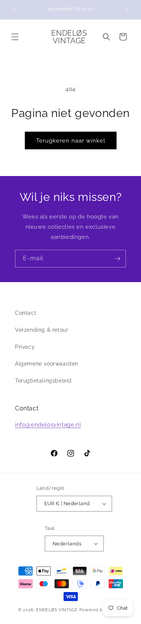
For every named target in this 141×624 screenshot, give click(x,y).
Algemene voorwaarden (46, 364)
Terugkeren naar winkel (70, 140)
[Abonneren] (117, 258)
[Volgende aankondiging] (127, 10)
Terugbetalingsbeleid (43, 381)
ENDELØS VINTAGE (57, 609)
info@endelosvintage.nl (48, 424)
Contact (25, 313)
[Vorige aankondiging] (14, 10)
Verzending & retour (41, 330)
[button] (15, 37)
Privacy (25, 347)
